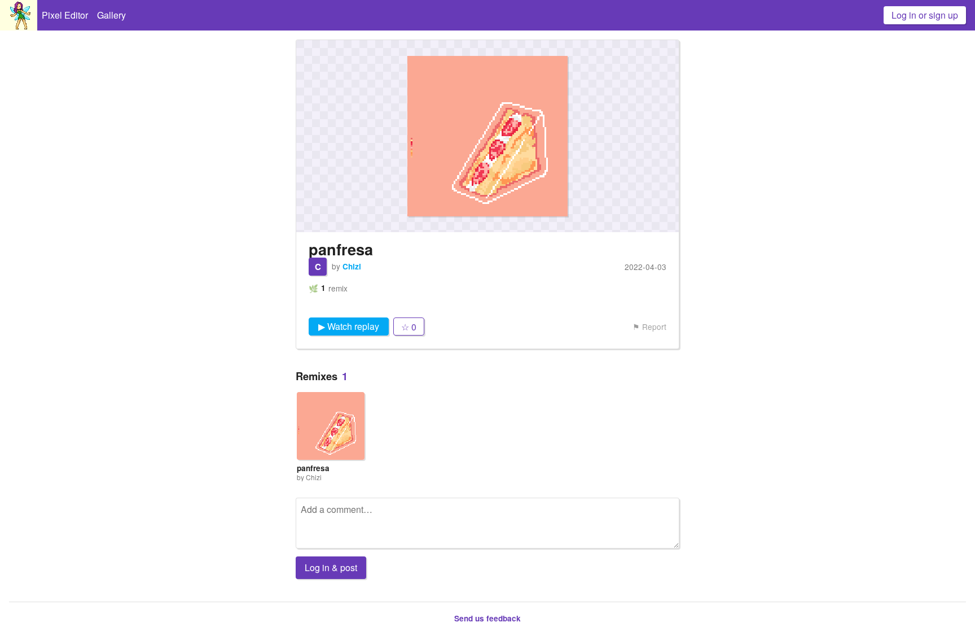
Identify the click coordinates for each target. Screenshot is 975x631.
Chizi (351, 266)
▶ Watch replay (348, 326)
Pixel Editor (65, 14)
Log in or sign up (924, 14)
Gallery (111, 14)
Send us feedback (487, 618)
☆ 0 (408, 326)
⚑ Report (649, 326)
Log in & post (331, 567)
